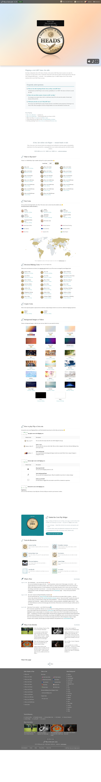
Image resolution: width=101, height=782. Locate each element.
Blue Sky (69, 695)
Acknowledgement (67, 618)
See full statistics (63, 744)
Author (36, 747)
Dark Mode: (50, 739)
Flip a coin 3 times (28, 679)
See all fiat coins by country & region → (29, 206)
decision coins (54, 120)
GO (57, 163)
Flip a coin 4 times (28, 681)
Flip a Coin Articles (30, 625)
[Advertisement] (10, 24)
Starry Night (70, 703)
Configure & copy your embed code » (54, 533)
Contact (31, 747)
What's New (28, 579)
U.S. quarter (36, 117)
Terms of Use (48, 747)
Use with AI (43, 718)
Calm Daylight (70, 678)
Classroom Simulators (67, 717)
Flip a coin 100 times (29, 691)
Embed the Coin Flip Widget (58, 517)
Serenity (69, 705)
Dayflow (69, 674)
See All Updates (77, 578)
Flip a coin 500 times (29, 694)
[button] (16, 1)
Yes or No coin (42, 120)
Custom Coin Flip (43, 596)
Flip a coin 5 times (28, 684)
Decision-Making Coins (32, 265)
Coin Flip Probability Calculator (49, 598)
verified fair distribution (62, 151)
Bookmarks (97, 1)
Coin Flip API (35, 718)
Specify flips (44, 163)
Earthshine (70, 707)
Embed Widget (27, 718)
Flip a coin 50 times (28, 689)
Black (69, 709)
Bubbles (69, 697)
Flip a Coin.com (7, 2)
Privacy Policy (41, 747)
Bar (68, 685)
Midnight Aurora (71, 683)
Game (20, 1)
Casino (69, 691)
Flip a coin (27, 674)
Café (68, 687)
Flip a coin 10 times (28, 686)
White (69, 710)
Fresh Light (70, 676)
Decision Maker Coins (49, 717)
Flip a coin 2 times (28, 676)
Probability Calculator (38, 717)
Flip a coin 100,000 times (29, 701)
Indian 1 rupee (45, 117)
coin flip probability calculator (48, 119)
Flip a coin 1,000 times (31, 114)
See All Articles (77, 624)
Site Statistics (58, 717)
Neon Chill (70, 681)
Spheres (69, 699)
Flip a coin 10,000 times (31, 116)
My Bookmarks (56, 590)
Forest (69, 689)
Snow (69, 701)
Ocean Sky (70, 693)
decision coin (42, 268)
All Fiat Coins (61, 260)
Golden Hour (70, 680)
